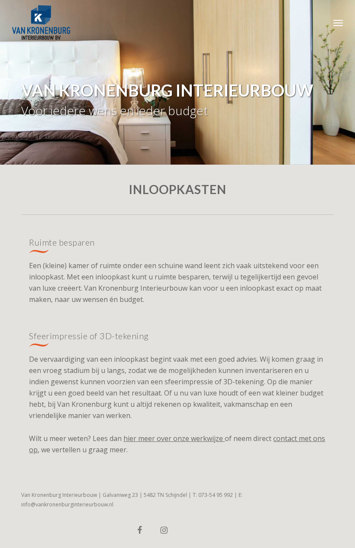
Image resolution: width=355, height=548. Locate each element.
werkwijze (208, 438)
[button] (338, 22)
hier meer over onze (157, 438)
